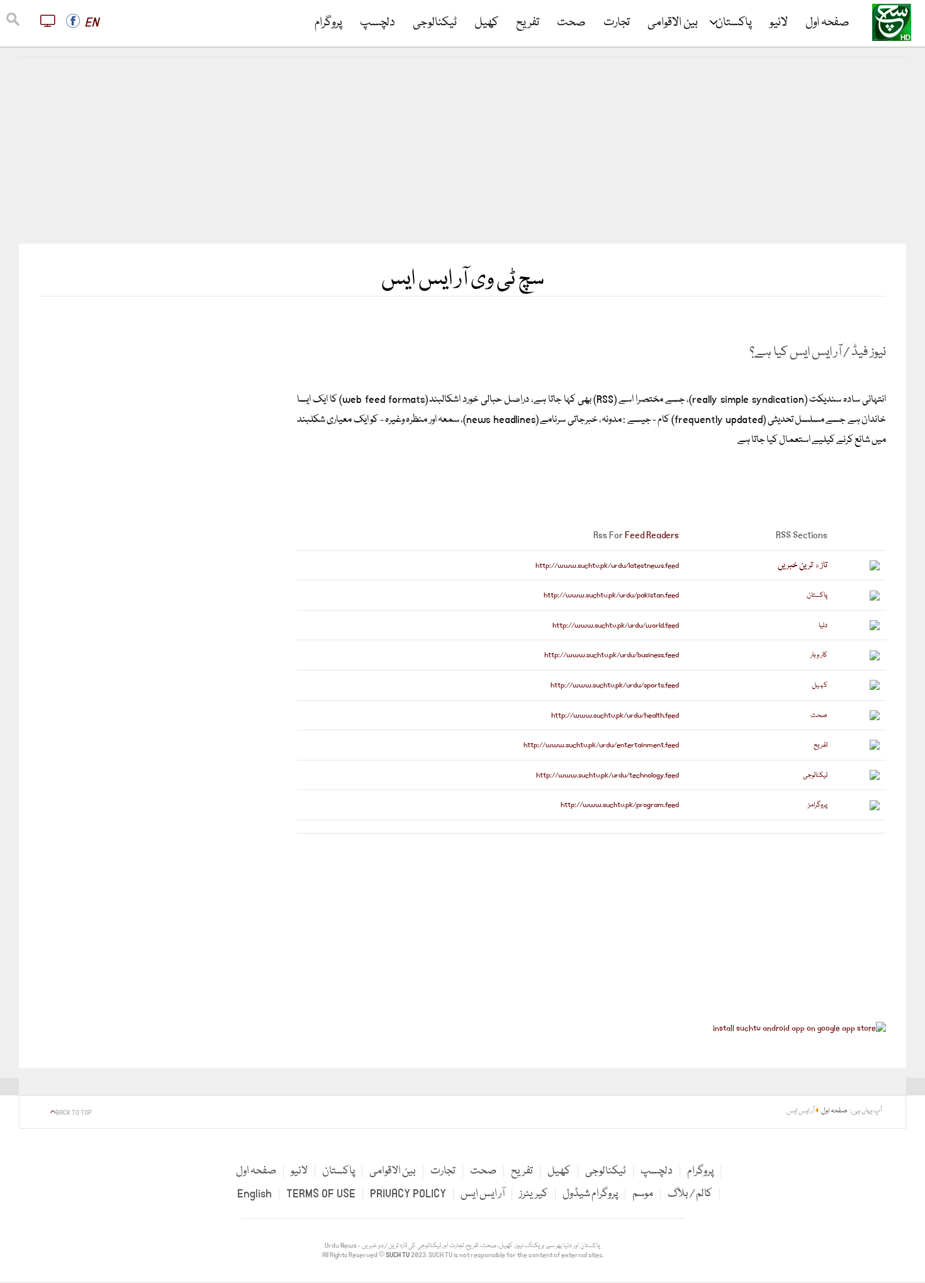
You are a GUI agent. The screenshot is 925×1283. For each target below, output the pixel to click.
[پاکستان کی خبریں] (860, 596)
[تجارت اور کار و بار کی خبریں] (860, 655)
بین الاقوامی (673, 22)
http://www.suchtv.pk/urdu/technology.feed (607, 775)
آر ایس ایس (483, 1193)
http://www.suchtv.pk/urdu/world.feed (615, 625)
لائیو (779, 22)
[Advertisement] (462, 150)
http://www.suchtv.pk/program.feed (620, 805)
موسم (642, 1193)
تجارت (616, 22)
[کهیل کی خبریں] (860, 685)
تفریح (527, 22)
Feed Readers (652, 535)
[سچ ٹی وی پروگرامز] (860, 805)
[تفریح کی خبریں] (860, 745)
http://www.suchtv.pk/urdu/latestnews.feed (607, 565)
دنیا (823, 625)
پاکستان (733, 22)
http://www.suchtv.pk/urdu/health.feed (615, 715)
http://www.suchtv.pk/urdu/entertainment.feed (601, 745)
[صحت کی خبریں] (860, 715)
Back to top (73, 1113)
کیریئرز (533, 1193)
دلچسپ (377, 22)
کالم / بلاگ (690, 1193)
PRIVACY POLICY (408, 1193)
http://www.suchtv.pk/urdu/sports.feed (615, 685)
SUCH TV (398, 1255)
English (254, 1193)
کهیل (819, 685)
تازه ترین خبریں (802, 565)
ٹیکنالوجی (435, 22)
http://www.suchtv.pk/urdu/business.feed (611, 655)
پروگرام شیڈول (590, 1193)
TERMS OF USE (321, 1193)
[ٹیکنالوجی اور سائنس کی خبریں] (860, 775)
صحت (571, 22)
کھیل (486, 22)
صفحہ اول (827, 22)
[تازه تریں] (860, 565)
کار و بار (818, 655)
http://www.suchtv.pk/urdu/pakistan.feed (611, 595)
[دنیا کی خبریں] (860, 625)
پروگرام (328, 22)
